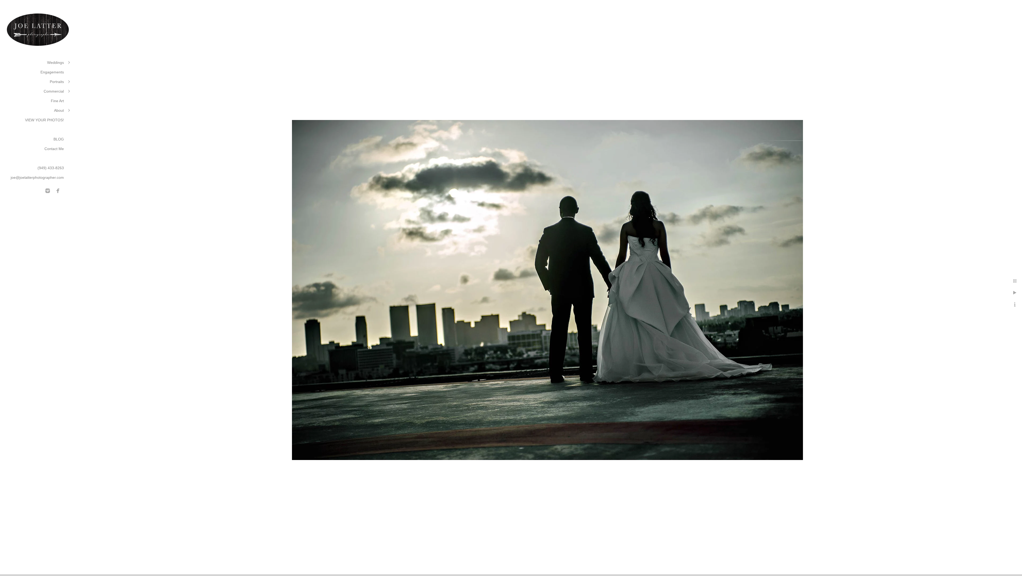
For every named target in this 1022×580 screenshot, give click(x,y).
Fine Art (57, 101)
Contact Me (54, 149)
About (59, 110)
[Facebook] (58, 190)
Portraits (57, 82)
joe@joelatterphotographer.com (37, 177)
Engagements (52, 72)
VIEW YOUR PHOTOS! (44, 120)
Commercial (54, 91)
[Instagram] (47, 190)
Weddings (55, 62)
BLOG (58, 139)
